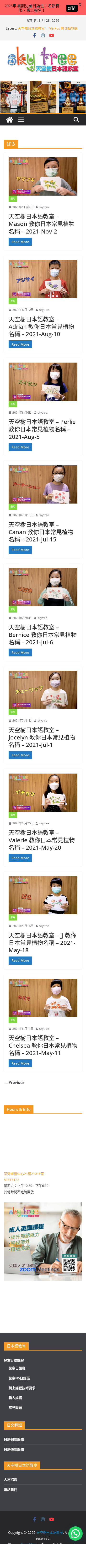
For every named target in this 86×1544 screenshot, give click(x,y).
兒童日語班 (17, 1368)
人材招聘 (10, 1479)
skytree (44, 207)
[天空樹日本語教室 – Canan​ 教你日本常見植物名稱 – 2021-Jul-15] (43, 484)
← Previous (14, 1082)
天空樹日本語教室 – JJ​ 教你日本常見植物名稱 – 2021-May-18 (42, 942)
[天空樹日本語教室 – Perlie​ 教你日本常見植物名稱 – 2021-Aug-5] (43, 382)
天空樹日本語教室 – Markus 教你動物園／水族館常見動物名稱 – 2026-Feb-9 (48, 30)
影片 (13, 198)
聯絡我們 (10, 1489)
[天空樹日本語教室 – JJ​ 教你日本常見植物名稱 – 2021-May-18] (43, 895)
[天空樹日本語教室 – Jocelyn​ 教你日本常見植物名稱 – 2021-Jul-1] (43, 690)
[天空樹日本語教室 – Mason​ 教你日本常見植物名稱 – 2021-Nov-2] (43, 176)
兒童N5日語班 (19, 1378)
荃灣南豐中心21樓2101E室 (24, 1173)
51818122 (11, 1179)
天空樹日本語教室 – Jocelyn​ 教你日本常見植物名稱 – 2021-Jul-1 (42, 737)
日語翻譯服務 (14, 1439)
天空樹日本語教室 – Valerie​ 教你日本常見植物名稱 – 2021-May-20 (42, 839)
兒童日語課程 (14, 1360)
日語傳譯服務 (14, 1449)
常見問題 (15, 1407)
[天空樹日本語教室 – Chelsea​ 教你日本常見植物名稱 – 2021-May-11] (43, 998)
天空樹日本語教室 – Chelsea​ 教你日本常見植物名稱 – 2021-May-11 (43, 1045)
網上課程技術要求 (22, 1388)
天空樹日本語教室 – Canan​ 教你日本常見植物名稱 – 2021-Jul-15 (41, 531)
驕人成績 (15, 1397)
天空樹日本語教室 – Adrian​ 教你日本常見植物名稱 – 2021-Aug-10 (41, 326)
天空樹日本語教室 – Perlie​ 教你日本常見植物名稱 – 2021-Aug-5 (42, 429)
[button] (75, 1533)
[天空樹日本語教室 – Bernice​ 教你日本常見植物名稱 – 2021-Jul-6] (43, 587)
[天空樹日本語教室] (9, 119)
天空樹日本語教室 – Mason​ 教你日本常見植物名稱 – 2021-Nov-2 (42, 223)
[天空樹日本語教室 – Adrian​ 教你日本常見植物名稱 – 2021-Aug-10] (43, 279)
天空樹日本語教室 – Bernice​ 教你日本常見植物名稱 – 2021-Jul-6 (43, 634)
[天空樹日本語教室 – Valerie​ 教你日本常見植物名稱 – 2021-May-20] (43, 793)
